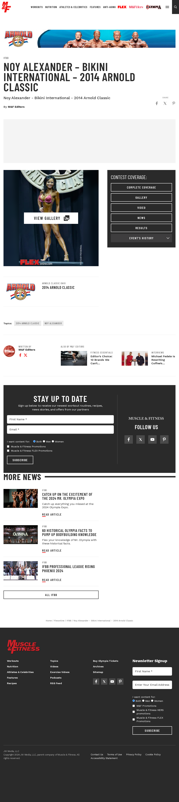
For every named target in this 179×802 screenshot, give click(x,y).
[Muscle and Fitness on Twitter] (140, 439)
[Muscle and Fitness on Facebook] (128, 439)
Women (59, 441)
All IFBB (51, 595)
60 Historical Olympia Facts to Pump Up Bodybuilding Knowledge (69, 532)
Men (48, 441)
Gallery (141, 197)
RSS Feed (56, 683)
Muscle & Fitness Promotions (28, 446)
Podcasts (55, 677)
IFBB (6, 57)
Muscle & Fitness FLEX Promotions (31, 450)
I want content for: (18, 441)
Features (95, 7)
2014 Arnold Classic (58, 287)
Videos (54, 666)
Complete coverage (141, 187)
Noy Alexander (53, 323)
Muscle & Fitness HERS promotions (150, 712)
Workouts (37, 7)
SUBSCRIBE (20, 460)
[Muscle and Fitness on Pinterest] (164, 439)
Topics (54, 660)
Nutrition (51, 7)
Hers (136, 7)
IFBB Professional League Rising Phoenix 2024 (68, 568)
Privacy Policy (134, 754)
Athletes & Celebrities (73, 7)
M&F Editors (16, 106)
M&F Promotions (146, 705)
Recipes (12, 683)
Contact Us (97, 754)
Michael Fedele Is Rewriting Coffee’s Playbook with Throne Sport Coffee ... (163, 365)
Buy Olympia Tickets (105, 660)
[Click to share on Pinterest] (174, 103)
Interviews (157, 352)
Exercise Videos (59, 672)
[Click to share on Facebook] (157, 103)
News (141, 218)
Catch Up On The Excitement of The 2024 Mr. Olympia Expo (67, 496)
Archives (98, 666)
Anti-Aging (109, 7)
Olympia (153, 7)
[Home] (6, 11)
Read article (52, 514)
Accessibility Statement (104, 758)
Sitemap (98, 672)
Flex (122, 7)
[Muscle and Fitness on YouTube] (152, 439)
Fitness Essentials (102, 352)
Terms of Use (114, 754)
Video (141, 208)
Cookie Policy (153, 754)
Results (141, 228)
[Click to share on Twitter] (165, 103)
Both (39, 441)
